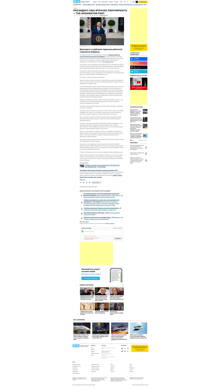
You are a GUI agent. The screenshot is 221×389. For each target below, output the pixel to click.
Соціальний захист (95, 364)
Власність (131, 371)
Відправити (118, 238)
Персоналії (94, 371)
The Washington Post (108, 61)
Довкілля (112, 367)
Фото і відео (105, 1)
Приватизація (75, 371)
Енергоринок (75, 369)
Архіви (92, 347)
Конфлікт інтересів (95, 367)
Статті (99, 1)
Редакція (93, 349)
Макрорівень (75, 367)
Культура (112, 371)
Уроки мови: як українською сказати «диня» (137, 153)
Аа (136, 1)
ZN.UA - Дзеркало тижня (138, 87)
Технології (112, 366)
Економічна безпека (95, 369)
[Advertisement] (96, 253)
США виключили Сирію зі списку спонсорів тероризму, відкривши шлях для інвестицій (136, 135)
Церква (111, 369)
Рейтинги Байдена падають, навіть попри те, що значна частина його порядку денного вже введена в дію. (103, 195)
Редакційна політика (95, 353)
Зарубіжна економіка (96, 366)
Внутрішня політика (76, 364)
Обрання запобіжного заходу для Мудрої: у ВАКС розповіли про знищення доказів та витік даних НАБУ (136, 160)
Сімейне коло (132, 367)
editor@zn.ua (103, 358)
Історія (130, 366)
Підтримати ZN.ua (143, 1)
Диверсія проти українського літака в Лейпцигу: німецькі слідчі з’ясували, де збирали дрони (135, 112)
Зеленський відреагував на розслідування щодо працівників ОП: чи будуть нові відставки (137, 147)
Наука (111, 364)
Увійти (133, 1)
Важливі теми (77, 4)
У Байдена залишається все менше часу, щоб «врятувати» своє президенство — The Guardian (102, 166)
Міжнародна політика (77, 366)
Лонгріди (116, 1)
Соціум (130, 364)
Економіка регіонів (76, 373)
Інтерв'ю (111, 1)
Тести (121, 1)
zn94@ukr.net (103, 355)
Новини (95, 1)
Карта (92, 355)
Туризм (130, 369)
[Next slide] (147, 5)
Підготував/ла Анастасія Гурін (88, 186)
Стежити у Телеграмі (91, 278)
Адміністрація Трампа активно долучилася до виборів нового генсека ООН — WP (136, 119)
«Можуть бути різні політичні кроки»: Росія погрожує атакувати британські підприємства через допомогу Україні (136, 128)
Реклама (92, 351)
